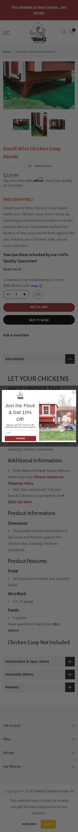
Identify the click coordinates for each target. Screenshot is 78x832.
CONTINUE (20, 438)
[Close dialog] (73, 392)
